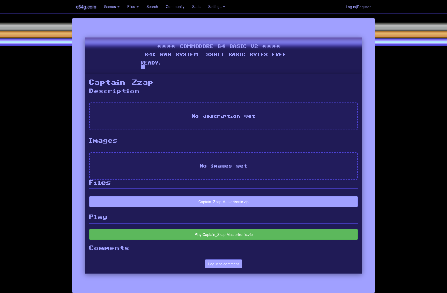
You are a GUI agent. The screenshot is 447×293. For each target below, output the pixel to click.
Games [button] (110, 6)
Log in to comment (223, 263)
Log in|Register (358, 6)
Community (175, 6)
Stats (196, 6)
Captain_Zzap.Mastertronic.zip (223, 201)
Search (152, 6)
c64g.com (86, 6)
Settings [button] (215, 6)
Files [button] (131, 6)
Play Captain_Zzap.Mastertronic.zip (224, 234)
